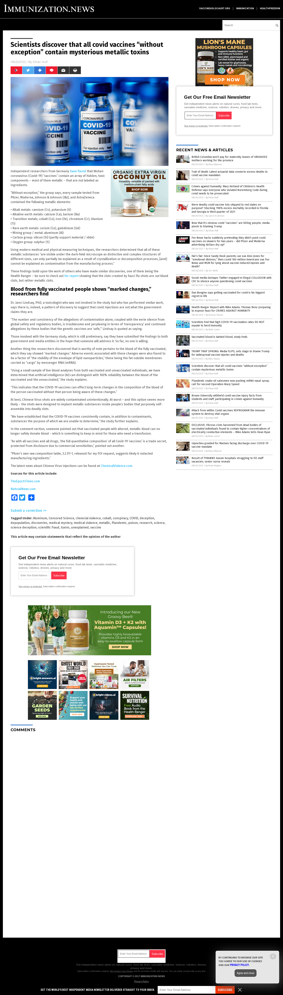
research (145, 523)
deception (147, 518)
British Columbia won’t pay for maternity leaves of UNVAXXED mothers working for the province (229, 158)
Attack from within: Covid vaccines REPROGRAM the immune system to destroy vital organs (228, 412)
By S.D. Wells (212, 270)
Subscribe (225, 990)
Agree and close (245, 973)
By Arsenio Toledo (214, 315)
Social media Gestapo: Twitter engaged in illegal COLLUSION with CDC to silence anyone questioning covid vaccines (231, 279)
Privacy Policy (141, 981)
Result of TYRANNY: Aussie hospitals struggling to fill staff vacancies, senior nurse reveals (227, 460)
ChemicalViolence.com (116, 466)
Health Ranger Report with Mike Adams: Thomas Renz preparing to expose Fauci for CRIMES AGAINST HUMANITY (231, 309)
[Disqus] (89, 783)
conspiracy (120, 518)
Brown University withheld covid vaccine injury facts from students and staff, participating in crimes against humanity (228, 397)
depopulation (20, 523)
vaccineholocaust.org (214, 8)
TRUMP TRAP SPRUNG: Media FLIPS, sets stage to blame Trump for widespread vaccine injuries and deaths (231, 353)
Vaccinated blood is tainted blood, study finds (219, 337)
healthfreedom (270, 8)
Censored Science (61, 518)
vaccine (95, 527)
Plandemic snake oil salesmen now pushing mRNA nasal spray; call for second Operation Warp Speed (230, 382)
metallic (104, 523)
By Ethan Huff (212, 179)
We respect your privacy (121, 971)
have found (78, 171)
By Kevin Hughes (213, 465)
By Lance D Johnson (215, 216)
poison (133, 523)
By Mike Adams (213, 359)
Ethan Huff (40, 62)
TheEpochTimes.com (25, 481)
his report (71, 276)
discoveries (39, 523)
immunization (245, 8)
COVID (134, 518)
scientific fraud (48, 527)
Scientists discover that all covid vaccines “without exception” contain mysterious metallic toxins (229, 367)
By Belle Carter (213, 329)
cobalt (106, 518)
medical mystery (60, 523)
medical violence (85, 523)
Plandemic (119, 523)
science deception (24, 527)
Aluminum (40, 518)
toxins (65, 527)
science (159, 523)
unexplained (80, 527)
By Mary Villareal (214, 164)
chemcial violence (88, 518)
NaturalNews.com (23, 489)
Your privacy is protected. (30, 586)
